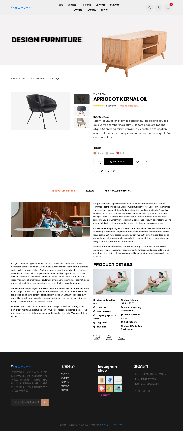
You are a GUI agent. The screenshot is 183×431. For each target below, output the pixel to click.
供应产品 (114, 5)
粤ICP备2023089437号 (112, 424)
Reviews (90, 191)
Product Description (63, 191)
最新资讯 (72, 5)
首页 (61, 5)
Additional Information (118, 191)
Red (122, 152)
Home (14, 78)
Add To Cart (119, 161)
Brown (100, 152)
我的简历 (65, 386)
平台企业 (86, 5)
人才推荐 (91, 10)
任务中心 (65, 382)
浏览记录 (65, 378)
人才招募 (77, 10)
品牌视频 (100, 5)
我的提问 (65, 390)
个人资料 (65, 374)
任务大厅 (105, 10)
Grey (112, 152)
